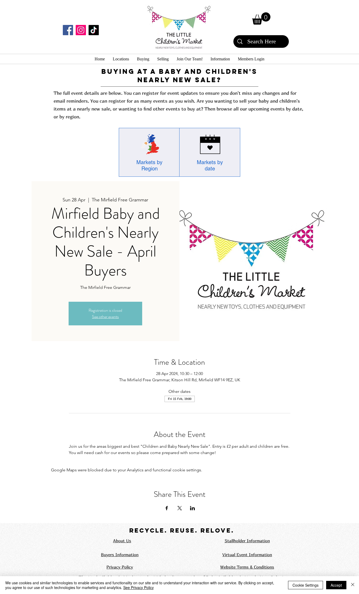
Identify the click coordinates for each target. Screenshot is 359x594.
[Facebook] (68, 30)
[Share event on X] (179, 508)
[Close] (353, 585)
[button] (261, 18)
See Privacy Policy (138, 587)
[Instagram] (81, 30)
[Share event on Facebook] (166, 508)
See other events (105, 317)
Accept (336, 585)
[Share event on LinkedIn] (192, 508)
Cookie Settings (306, 585)
